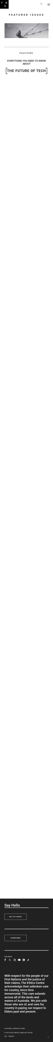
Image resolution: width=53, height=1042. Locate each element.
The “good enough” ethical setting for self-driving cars (26, 447)
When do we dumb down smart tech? (20, 643)
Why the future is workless (16, 580)
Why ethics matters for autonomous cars (22, 254)
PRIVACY (11, 1036)
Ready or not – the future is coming (20, 885)
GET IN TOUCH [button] (15, 917)
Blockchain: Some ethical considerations (22, 767)
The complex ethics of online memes (20, 822)
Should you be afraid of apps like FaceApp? (23, 132)
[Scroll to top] (48, 1037)
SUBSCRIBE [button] (15, 938)
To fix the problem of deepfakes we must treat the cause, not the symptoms (24, 512)
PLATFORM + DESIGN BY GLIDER (14, 1028)
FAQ (5, 1036)
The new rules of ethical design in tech (21, 193)
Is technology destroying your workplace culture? (26, 320)
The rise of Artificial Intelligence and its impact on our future (26, 704)
